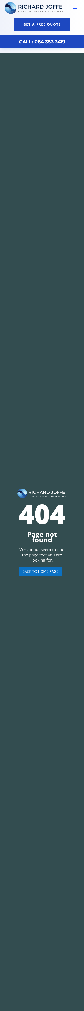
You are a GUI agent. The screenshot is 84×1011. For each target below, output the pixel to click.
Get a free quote (42, 24)
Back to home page (40, 571)
